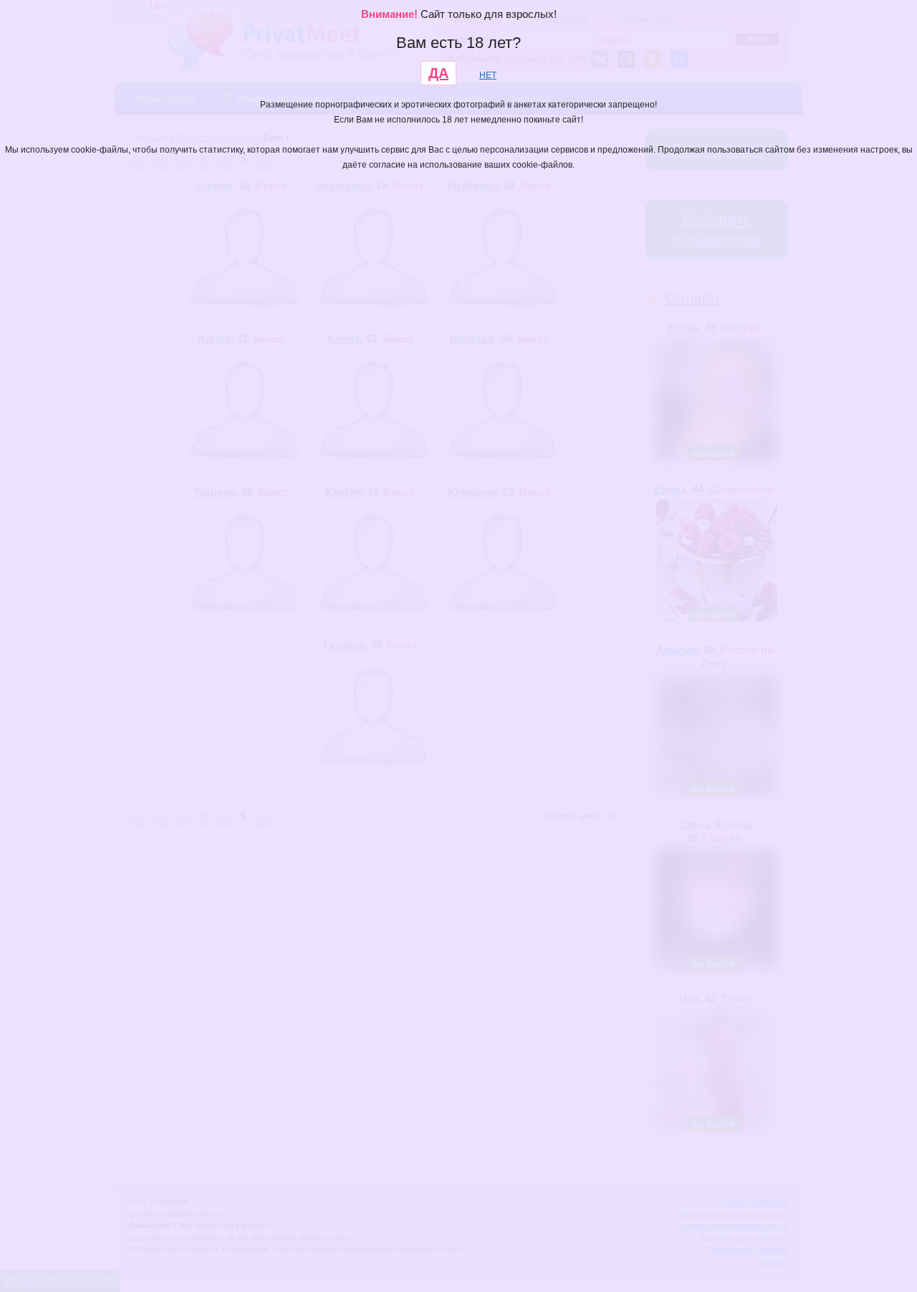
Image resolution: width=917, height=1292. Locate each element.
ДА (438, 73)
